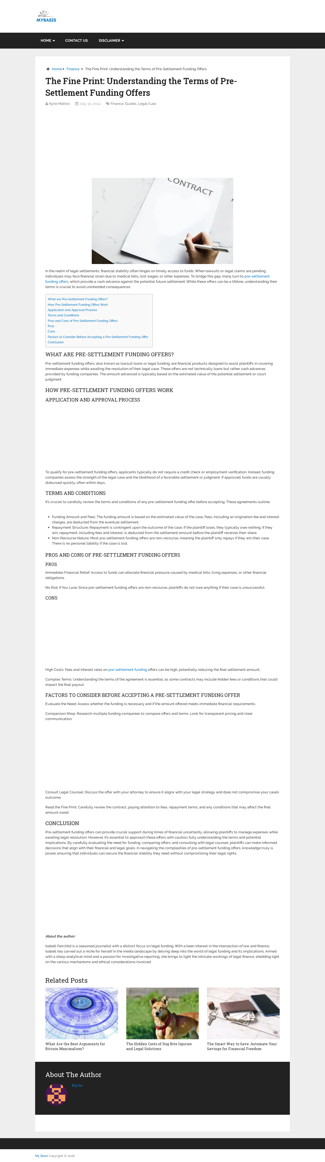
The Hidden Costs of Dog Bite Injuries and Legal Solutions (159, 1046)
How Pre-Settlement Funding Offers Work (78, 304)
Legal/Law (147, 104)
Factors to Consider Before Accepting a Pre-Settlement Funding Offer (98, 337)
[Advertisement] (162, 143)
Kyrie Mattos (59, 104)
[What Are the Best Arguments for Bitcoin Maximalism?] (81, 1013)
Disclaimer (109, 40)
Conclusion (56, 342)
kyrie (77, 1085)
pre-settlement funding (127, 670)
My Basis (41, 1156)
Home (46, 40)
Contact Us (76, 40)
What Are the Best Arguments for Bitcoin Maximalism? (75, 1046)
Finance (73, 69)
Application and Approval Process (72, 310)
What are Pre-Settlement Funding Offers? (78, 299)
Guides (130, 104)
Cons (51, 331)
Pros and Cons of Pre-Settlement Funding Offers (83, 321)
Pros (51, 326)
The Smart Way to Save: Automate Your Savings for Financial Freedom (242, 1046)
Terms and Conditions (63, 315)
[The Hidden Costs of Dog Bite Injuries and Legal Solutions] (162, 1013)
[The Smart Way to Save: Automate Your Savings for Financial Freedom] (243, 1013)
